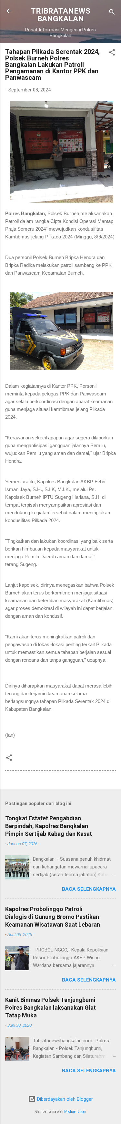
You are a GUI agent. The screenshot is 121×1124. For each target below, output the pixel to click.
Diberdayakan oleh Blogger (64, 1099)
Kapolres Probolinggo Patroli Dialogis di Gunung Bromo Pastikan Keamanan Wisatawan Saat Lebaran (52, 917)
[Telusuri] (112, 13)
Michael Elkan (75, 1111)
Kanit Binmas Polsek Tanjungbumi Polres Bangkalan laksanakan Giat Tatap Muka (50, 1007)
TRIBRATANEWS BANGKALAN (60, 14)
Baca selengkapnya (89, 889)
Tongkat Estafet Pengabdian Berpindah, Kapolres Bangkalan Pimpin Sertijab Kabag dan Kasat (48, 826)
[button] (112, 53)
